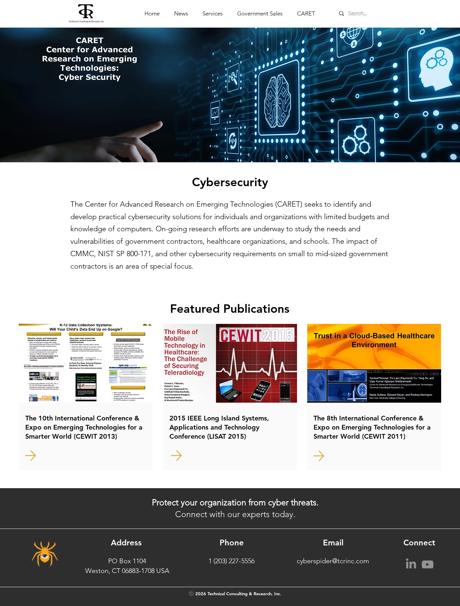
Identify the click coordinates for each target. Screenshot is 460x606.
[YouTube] (427, 563)
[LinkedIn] (411, 563)
